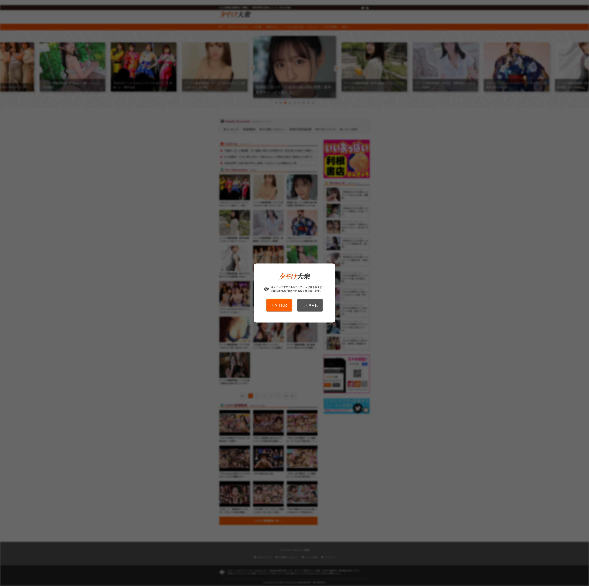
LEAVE (310, 305)
